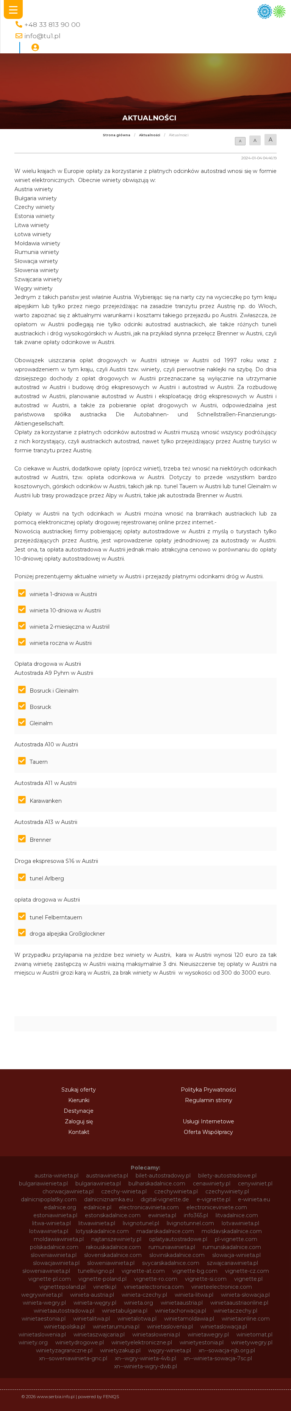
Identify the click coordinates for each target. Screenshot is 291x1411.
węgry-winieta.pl (169, 1350)
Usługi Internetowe (208, 1121)
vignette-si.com (206, 1279)
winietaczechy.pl (235, 1310)
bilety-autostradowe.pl (227, 1175)
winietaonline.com (246, 1318)
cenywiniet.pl (255, 1183)
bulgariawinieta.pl (98, 1183)
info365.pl (196, 1215)
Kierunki (78, 1100)
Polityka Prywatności (208, 1089)
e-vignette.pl (213, 1199)
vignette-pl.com (49, 1279)
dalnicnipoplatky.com (49, 1199)
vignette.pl (248, 1279)
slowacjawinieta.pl (56, 1263)
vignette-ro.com (155, 1279)
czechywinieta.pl (176, 1191)
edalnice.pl (97, 1207)
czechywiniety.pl (227, 1191)
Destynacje (79, 1110)
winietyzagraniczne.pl (64, 1350)
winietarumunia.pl (116, 1326)
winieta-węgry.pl (95, 1302)
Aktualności (149, 135)
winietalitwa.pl (91, 1318)
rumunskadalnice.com (232, 1247)
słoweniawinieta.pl (46, 1271)
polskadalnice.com (54, 1247)
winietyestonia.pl (202, 1342)
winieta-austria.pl (92, 1294)
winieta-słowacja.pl (245, 1294)
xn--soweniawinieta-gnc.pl (73, 1358)
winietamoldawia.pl (189, 1318)
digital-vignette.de (165, 1199)
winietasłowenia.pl (156, 1334)
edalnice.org (60, 1207)
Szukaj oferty (78, 1089)
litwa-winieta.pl (51, 1223)
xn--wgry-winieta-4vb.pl (145, 1358)
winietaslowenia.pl (42, 1334)
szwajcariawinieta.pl (232, 1263)
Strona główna (116, 135)
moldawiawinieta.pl (59, 1239)
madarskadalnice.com (165, 1231)
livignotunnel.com (190, 1223)
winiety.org (33, 1342)
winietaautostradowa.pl (64, 1310)
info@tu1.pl (42, 36)
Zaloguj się (79, 1121)
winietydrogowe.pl (79, 1342)
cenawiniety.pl (211, 1183)
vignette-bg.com (194, 1271)
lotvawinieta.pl (240, 1223)
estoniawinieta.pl (55, 1215)
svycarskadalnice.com (170, 1263)
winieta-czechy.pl (144, 1294)
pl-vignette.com (236, 1239)
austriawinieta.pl (107, 1175)
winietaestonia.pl (44, 1318)
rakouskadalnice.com (113, 1247)
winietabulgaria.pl (124, 1310)
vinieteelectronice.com (221, 1286)
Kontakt (78, 1132)
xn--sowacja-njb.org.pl (227, 1350)
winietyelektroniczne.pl (141, 1342)
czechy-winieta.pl (124, 1191)
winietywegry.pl (251, 1342)
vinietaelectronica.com (154, 1286)
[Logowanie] (35, 47)
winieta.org (138, 1302)
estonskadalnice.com (113, 1215)
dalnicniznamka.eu (108, 1199)
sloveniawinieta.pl (54, 1255)
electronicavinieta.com (149, 1207)
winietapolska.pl (64, 1326)
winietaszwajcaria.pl (99, 1334)
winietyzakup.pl (120, 1350)
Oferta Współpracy (208, 1132)
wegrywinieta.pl (42, 1294)
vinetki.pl (104, 1286)
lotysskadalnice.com (102, 1231)
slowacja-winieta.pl (236, 1255)
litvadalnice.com (237, 1215)
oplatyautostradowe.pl (178, 1239)
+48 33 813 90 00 (52, 24)
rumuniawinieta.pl (172, 1247)
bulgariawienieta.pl (43, 1183)
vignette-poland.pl (102, 1279)
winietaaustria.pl (182, 1302)
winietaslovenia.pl (170, 1326)
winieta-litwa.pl (194, 1294)
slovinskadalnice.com (177, 1255)
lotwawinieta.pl (48, 1231)
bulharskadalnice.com (156, 1183)
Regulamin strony (208, 1100)
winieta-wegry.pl (44, 1302)
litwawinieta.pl (96, 1223)
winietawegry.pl (208, 1334)
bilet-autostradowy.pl (163, 1175)
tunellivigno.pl (96, 1271)
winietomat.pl (254, 1334)
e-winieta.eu (254, 1199)
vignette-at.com (143, 1271)
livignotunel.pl (141, 1223)
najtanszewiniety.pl (116, 1239)
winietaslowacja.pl (223, 1326)
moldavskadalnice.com (232, 1231)
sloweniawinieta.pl (111, 1263)
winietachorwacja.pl (180, 1310)
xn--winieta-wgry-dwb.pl (145, 1366)
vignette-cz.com (247, 1271)
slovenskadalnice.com (113, 1255)
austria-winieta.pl (56, 1175)
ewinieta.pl (162, 1215)
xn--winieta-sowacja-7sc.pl (218, 1358)
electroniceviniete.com (216, 1207)
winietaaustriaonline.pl (239, 1302)
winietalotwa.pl (136, 1318)
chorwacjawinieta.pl (68, 1191)
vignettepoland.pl (62, 1286)
